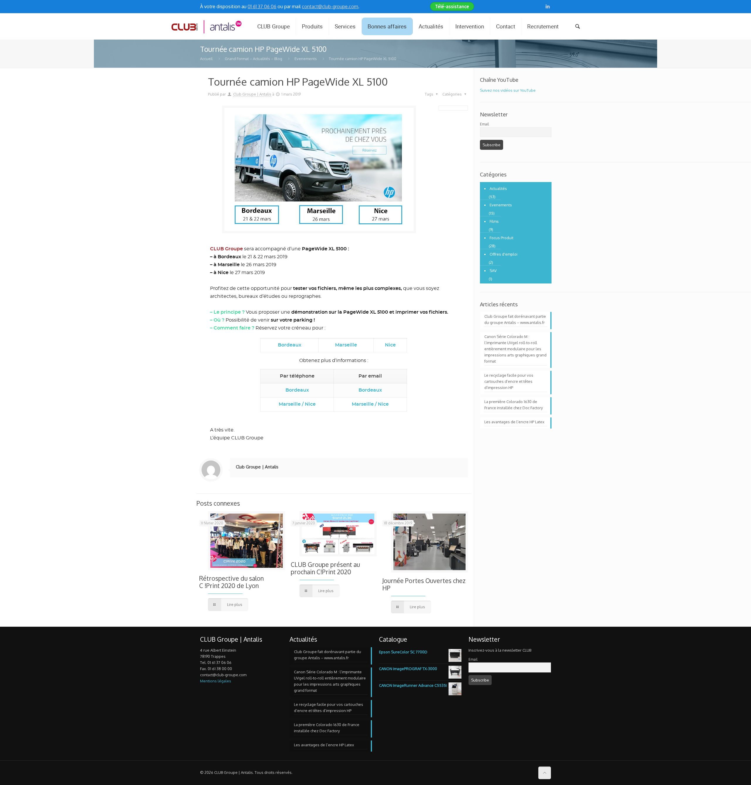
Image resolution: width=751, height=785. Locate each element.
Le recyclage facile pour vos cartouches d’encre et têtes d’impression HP (508, 381)
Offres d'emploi (503, 254)
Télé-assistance (452, 6)
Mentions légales (215, 681)
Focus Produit (501, 237)
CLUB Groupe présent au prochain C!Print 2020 (325, 568)
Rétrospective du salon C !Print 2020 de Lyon (231, 581)
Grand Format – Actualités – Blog (253, 58)
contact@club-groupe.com (330, 6)
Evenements (306, 58)
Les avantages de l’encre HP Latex (514, 421)
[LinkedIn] (548, 6)
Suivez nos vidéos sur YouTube (508, 90)
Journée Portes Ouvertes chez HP (424, 584)
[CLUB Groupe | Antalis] (206, 26)
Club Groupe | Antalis (252, 94)
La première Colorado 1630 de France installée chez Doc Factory (513, 404)
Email (484, 124)
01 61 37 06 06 (262, 6)
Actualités (498, 188)
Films (494, 221)
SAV (493, 270)
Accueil (206, 58)
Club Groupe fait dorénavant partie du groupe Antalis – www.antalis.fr (515, 319)
